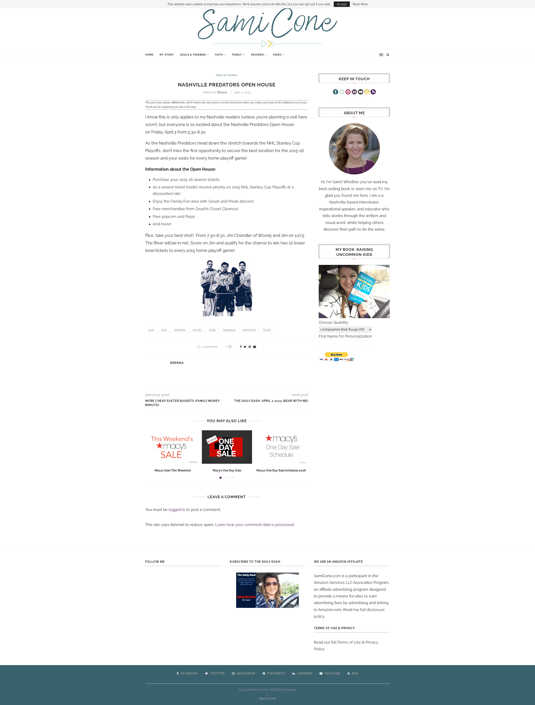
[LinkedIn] (354, 92)
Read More (360, 4)
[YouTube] (360, 92)
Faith (219, 54)
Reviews (257, 54)
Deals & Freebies (193, 54)
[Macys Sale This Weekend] (173, 447)
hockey (197, 330)
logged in (177, 509)
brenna (222, 92)
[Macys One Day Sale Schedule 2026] (281, 447)
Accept (342, 4)
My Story (167, 54)
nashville (229, 330)
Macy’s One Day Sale (227, 470)
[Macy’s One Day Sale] (227, 447)
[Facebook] (335, 92)
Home (149, 54)
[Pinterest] (348, 92)
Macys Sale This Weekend (173, 470)
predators (249, 330)
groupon (179, 330)
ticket (267, 330)
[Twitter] (341, 92)
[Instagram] (366, 92)
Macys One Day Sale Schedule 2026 (281, 470)
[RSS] (373, 92)
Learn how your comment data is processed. (254, 524)
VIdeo (277, 54)
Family (237, 54)
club (151, 330)
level (212, 330)
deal (164, 330)
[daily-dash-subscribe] (268, 590)
